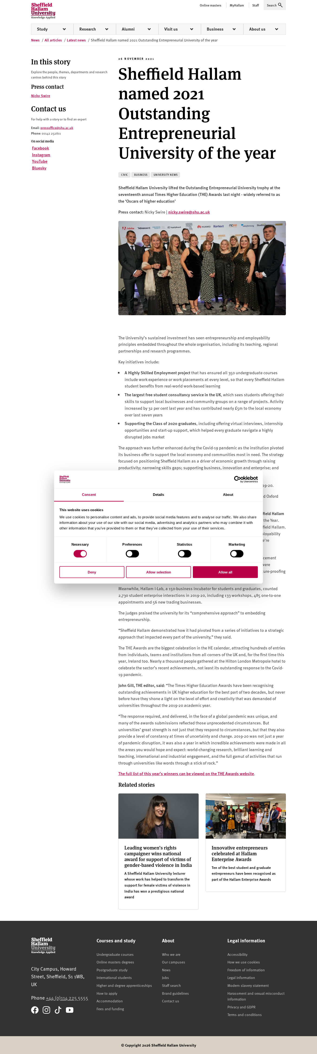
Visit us (171, 29)
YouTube (39, 161)
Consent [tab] (89, 495)
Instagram (41, 154)
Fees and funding (110, 1008)
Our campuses (173, 961)
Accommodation (110, 1000)
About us (257, 29)
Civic (124, 175)
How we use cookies (243, 961)
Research (87, 29)
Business (215, 29)
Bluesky (39, 168)
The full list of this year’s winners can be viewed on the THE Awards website (186, 773)
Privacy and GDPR (241, 1006)
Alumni (128, 29)
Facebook (40, 148)
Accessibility (237, 954)
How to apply (107, 993)
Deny (92, 572)
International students (114, 977)
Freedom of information (246, 969)
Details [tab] (158, 495)
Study (42, 29)
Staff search (171, 985)
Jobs (165, 977)
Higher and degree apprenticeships (124, 985)
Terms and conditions (244, 1014)
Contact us (170, 1000)
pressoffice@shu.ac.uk (56, 127)
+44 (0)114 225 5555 (67, 997)
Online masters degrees (115, 961)
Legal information (241, 977)
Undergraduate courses (115, 954)
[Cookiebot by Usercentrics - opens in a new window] (237, 479)
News (166, 969)
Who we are (171, 954)
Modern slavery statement (248, 985)
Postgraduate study (112, 969)
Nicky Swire (40, 95)
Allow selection (158, 572)
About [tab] (228, 495)
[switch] (132, 553)
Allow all (225, 572)
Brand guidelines (175, 993)
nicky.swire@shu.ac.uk (189, 212)
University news (166, 175)
